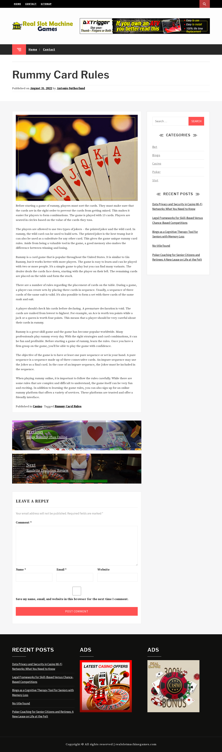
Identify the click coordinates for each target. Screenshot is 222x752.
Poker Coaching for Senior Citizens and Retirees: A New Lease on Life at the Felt (43, 714)
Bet (154, 147)
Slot (155, 180)
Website (103, 570)
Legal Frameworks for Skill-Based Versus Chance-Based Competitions (42, 679)
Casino (37, 406)
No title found (21, 703)
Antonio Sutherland (71, 88)
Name (21, 570)
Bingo (156, 155)
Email (62, 570)
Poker (156, 172)
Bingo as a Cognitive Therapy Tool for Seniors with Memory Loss (43, 692)
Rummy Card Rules (68, 406)
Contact (31, 3)
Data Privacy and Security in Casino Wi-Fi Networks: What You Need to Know (37, 666)
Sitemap (46, 3)
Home (17, 3)
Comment (24, 523)
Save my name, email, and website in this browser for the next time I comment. (72, 599)
